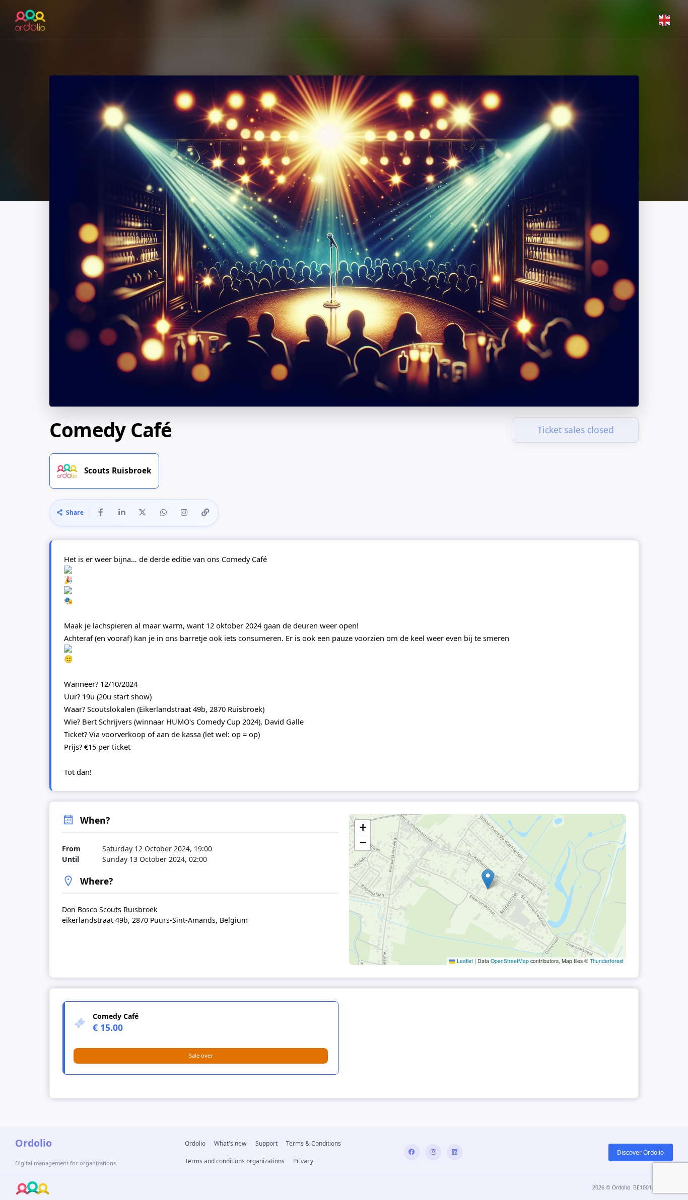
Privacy (303, 1161)
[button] (664, 20)
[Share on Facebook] (100, 512)
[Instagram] (433, 1152)
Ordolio (195, 1143)
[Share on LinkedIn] (121, 512)
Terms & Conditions (313, 1143)
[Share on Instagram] (184, 512)
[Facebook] (412, 1152)
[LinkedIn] (455, 1152)
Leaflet (464, 961)
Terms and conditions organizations (235, 1161)
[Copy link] (205, 512)
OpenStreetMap (510, 961)
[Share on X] (142, 512)
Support (266, 1143)
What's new (230, 1143)
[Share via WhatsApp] (163, 512)
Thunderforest (607, 961)
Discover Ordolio (640, 1152)
